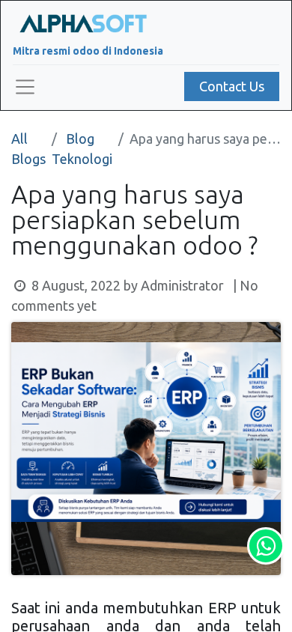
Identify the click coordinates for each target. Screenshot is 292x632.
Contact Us (231, 86)
